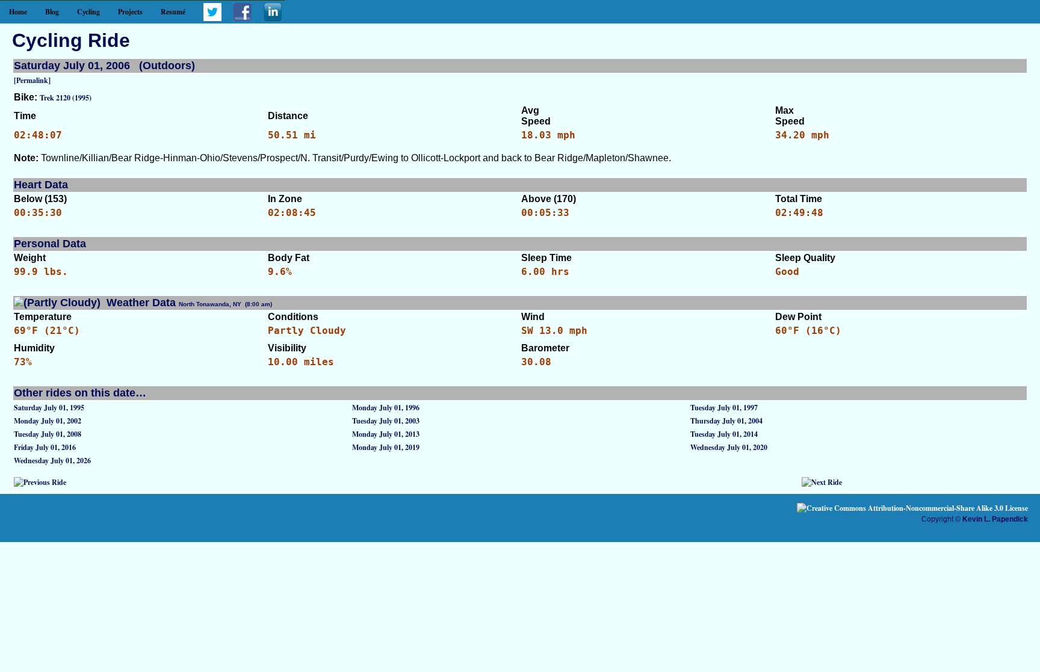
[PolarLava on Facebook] (242, 18)
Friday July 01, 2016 (45, 447)
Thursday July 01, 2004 (726, 421)
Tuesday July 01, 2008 (47, 434)
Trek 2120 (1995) (65, 98)
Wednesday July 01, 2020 (728, 447)
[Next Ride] (822, 482)
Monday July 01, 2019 (385, 447)
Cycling (88, 12)
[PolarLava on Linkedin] (273, 18)
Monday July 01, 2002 (47, 421)
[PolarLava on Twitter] (212, 18)
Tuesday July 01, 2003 (385, 421)
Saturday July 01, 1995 (49, 407)
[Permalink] (32, 80)
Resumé (173, 12)
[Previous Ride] (40, 482)
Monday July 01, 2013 (385, 434)
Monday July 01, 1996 (385, 407)
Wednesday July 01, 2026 (52, 460)
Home (18, 12)
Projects (130, 12)
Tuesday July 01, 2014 (724, 434)
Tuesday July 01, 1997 (724, 407)
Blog (52, 12)
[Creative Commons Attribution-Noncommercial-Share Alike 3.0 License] (912, 508)
